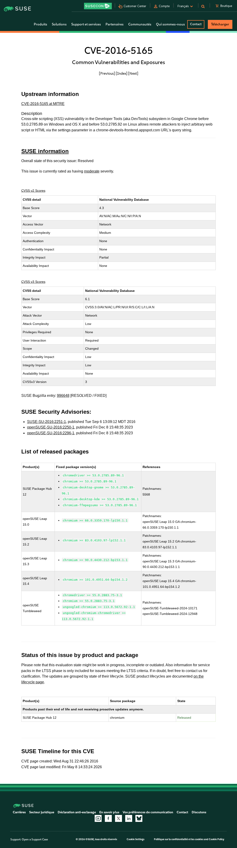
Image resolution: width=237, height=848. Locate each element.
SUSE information (45, 151)
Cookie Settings (135, 839)
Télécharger (220, 24)
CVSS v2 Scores (33, 190)
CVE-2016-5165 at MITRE (43, 104)
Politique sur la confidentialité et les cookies (178, 839)
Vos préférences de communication (148, 812)
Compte (164, 6)
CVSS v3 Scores (33, 282)
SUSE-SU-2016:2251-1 (46, 422)
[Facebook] (108, 818)
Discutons (199, 812)
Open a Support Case (35, 839)
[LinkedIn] (128, 818)
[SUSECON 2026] (98, 6)
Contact (196, 24)
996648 (63, 396)
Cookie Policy (216, 839)
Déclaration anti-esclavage (77, 812)
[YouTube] (98, 818)
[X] (118, 818)
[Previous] (107, 73)
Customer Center (135, 6)
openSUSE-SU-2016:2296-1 (50, 433)
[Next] (133, 73)
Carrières (19, 812)
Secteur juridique (41, 812)
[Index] (121, 73)
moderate (92, 171)
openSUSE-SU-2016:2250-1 (50, 427)
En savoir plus (109, 812)
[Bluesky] (138, 818)
